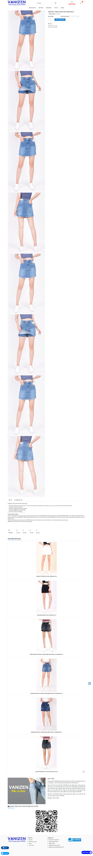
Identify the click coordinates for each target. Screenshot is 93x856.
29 (59, 13)
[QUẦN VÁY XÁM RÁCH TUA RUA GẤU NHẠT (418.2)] (46, 753)
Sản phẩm (48, 7)
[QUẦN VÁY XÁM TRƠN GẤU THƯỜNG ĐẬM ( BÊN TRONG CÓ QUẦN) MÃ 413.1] (46, 636)
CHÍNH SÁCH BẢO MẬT (53, 841)
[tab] (10, 500)
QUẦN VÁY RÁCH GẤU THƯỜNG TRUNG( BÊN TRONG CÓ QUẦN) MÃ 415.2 (46, 693)
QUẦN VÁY (55, 27)
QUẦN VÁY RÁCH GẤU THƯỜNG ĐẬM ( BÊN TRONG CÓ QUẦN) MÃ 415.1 (46, 732)
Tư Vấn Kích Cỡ (18, 500)
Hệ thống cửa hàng (33, 841)
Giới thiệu (40, 7)
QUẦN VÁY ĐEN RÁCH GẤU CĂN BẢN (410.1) (46, 615)
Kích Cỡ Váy (50, 16)
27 (56, 13)
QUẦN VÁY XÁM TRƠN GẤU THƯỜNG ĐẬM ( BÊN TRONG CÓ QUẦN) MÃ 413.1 (46, 654)
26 (55, 13)
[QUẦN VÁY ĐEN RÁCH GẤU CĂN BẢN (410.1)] (46, 597)
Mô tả (10, 500)
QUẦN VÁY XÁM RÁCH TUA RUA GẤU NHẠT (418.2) (46, 771)
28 (58, 13)
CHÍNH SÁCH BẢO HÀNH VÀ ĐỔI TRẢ (56, 847)
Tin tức (56, 7)
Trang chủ (33, 7)
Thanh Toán (31, 845)
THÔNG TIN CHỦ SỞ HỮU (54, 839)
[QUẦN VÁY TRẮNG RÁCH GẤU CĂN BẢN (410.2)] (46, 558)
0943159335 (71, 4)
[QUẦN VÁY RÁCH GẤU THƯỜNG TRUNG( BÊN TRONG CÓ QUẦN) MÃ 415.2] (46, 675)
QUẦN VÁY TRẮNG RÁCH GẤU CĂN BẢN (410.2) (46, 576)
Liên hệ (62, 7)
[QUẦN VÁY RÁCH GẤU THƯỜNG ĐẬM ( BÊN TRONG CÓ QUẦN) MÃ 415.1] (46, 714)
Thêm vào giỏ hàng (60, 19)
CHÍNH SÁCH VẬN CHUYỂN (54, 845)
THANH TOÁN (51, 843)
